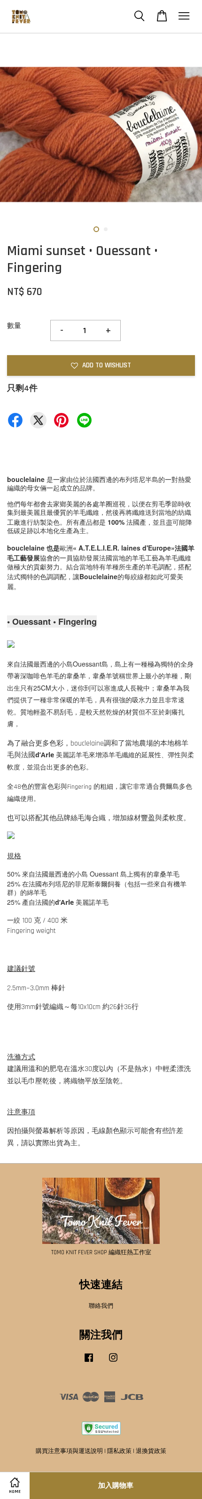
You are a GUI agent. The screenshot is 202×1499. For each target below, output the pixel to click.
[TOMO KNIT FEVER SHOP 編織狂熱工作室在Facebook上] (88, 1362)
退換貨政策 (151, 1451)
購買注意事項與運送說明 (69, 1451)
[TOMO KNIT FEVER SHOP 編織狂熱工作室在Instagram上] (113, 1362)
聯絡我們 (101, 1306)
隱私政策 (119, 1451)
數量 (14, 325)
